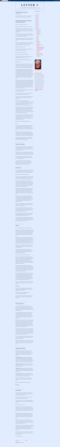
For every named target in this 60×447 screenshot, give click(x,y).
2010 (36, 24)
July (37, 36)
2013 (36, 20)
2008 (36, 27)
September (38, 33)
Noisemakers (18, 167)
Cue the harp (18, 390)
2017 (36, 15)
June (37, 37)
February (38, 42)
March (38, 41)
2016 (36, 16)
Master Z (17, 225)
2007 (36, 28)
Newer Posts (17, 440)
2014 (36, 19)
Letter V (30, 5)
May (37, 38)
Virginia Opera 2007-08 (20, 348)
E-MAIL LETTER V (37, 11)
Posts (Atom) (21, 442)
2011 (36, 23)
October (38, 32)
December (38, 29)
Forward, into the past (20, 144)
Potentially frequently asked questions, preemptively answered (24, 21)
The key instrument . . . (20, 303)
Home (26, 440)
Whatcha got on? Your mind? (22, 12)
